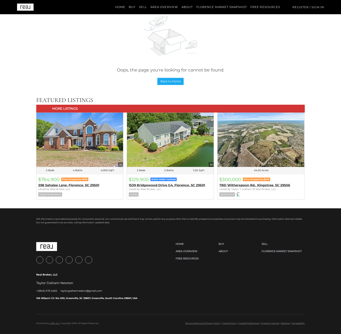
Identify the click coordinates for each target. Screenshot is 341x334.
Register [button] (301, 7)
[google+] (88, 259)
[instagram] (59, 259)
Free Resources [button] (265, 7)
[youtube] (69, 259)
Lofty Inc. (55, 323)
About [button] (187, 7)
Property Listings (270, 323)
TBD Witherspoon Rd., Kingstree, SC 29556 (254, 185)
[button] (25, 7)
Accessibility (298, 323)
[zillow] (49, 259)
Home (120, 7)
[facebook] (39, 259)
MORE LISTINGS (65, 109)
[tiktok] (78, 259)
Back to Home (170, 81)
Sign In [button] (318, 7)
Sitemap (285, 323)
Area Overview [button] (164, 7)
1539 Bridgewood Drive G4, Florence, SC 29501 (167, 185)
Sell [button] (143, 7)
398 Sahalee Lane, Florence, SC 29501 (68, 185)
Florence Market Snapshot (221, 7)
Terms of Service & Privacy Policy (202, 323)
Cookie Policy (229, 323)
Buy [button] (132, 7)
